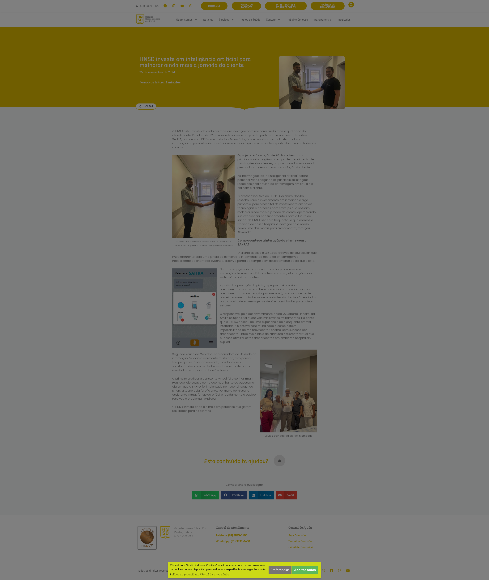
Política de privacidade (184, 574)
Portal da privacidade (215, 574)
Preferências (280, 570)
